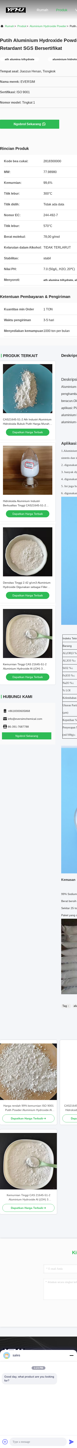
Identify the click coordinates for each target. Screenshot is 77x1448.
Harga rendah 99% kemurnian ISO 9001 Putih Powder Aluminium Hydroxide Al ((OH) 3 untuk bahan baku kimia (28, 1108)
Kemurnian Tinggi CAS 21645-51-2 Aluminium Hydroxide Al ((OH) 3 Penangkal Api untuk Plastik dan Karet (26, 668)
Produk (61, 10)
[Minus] (71, 1355)
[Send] (71, 1441)
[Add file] (5, 1441)
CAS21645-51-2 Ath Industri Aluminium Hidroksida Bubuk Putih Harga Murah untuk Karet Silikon (27, 424)
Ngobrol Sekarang (27, 124)
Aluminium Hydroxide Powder (48, 26)
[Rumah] (16, 9)
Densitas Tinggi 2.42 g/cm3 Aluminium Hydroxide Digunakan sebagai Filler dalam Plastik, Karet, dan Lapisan (27, 587)
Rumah (42, 10)
